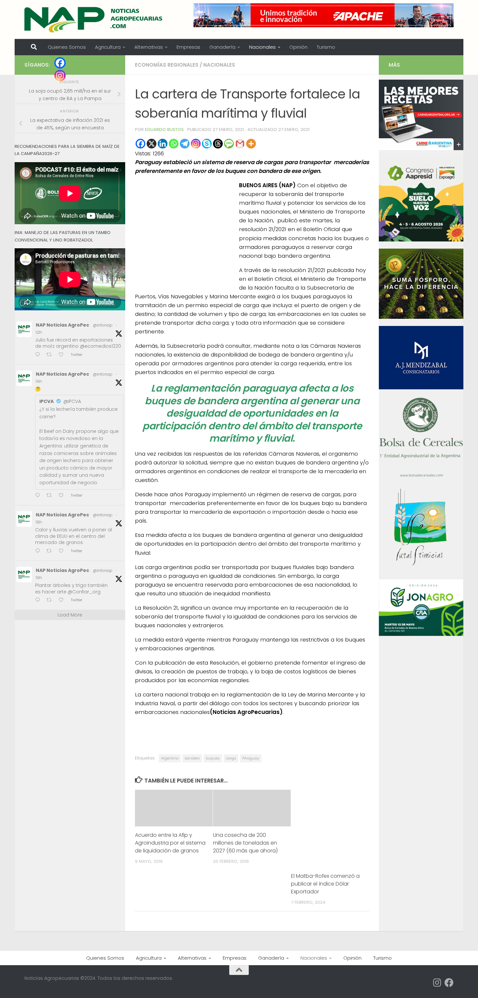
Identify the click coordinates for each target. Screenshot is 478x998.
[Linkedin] (162, 144)
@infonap (103, 325)
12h (39, 332)
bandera (192, 758)
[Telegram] (185, 144)
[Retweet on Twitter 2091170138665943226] (51, 495)
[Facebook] (140, 144)
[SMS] (229, 144)
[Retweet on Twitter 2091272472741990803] (51, 355)
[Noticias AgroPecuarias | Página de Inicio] (94, 19)
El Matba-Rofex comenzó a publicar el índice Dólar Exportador (325, 883)
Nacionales (262, 47)
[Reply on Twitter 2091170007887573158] (39, 551)
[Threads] (218, 144)
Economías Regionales (166, 64)
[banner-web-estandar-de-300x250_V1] (421, 317)
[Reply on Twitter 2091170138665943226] (39, 495)
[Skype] (207, 144)
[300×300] (421, 240)
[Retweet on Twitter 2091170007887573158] (51, 551)
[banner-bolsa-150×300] (421, 476)
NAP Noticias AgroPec (62, 325)
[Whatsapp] (174, 144)
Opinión (298, 47)
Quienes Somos (67, 47)
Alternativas (148, 47)
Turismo (326, 47)
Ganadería (222, 47)
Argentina (170, 758)
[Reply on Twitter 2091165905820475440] (39, 600)
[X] (151, 144)
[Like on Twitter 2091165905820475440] (63, 600)
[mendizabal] (421, 387)
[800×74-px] (323, 15)
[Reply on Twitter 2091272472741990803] (39, 355)
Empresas (188, 47)
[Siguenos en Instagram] (437, 982)
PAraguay (250, 758)
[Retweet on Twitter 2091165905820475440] (51, 600)
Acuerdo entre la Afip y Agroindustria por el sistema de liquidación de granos (170, 842)
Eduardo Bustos (164, 129)
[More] (251, 144)
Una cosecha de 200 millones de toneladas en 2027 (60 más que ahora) (245, 842)
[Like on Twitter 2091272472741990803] (63, 355)
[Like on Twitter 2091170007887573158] (63, 551)
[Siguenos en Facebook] (449, 982)
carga (231, 758)
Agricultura (108, 47)
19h (39, 381)
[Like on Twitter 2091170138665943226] (63, 495)
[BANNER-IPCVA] (421, 148)
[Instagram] (196, 144)
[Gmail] (240, 144)
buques (213, 758)
